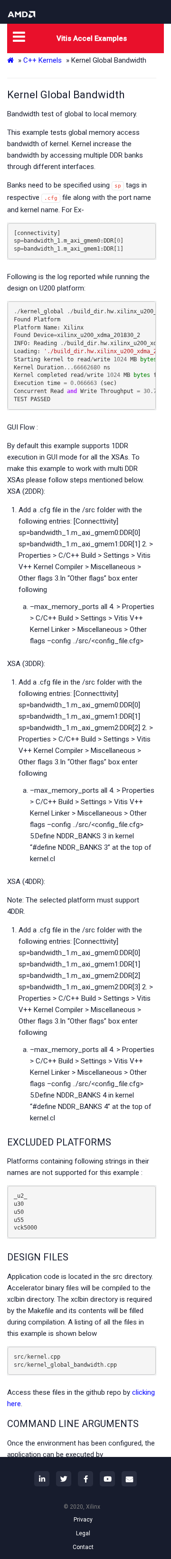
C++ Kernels (42, 60)
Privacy (83, 1519)
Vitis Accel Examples (92, 38)
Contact (83, 1547)
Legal (83, 1533)
